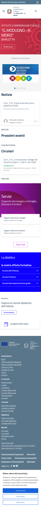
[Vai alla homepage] (9, 11)
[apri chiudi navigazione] (3, 11)
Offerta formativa (7, 418)
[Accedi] (38, 2)
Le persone (5, 387)
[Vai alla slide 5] (24, 88)
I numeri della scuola (8, 390)
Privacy (4, 438)
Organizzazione (6, 395)
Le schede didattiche (8, 420)
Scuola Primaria (9, 276)
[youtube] (14, 466)
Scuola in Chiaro (7, 367)
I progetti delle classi (8, 423)
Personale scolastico (8, 405)
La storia (4, 398)
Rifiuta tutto (20, 502)
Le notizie (4, 431)
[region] (20, 488)
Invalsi (3, 372)
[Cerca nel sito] (36, 11)
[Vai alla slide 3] (19, 88)
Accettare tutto (20, 490)
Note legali (31, 461)
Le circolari (5, 433)
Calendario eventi (7, 436)
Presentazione (6, 382)
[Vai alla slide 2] (17, 88)
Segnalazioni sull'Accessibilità (12, 461)
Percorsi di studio (7, 410)
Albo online (31, 454)
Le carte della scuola (8, 393)
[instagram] (17, 466)
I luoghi (4, 385)
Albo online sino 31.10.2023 (11, 448)
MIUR (3, 359)
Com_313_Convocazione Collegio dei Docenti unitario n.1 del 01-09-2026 (20, 161)
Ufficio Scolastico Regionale (11, 362)
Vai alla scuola (8, 47)
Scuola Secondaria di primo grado (16, 283)
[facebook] (11, 466)
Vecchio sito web (7, 443)
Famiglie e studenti (8, 408)
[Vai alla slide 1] (15, 88)
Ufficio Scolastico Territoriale (11, 364)
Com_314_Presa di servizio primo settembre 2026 (18, 104)
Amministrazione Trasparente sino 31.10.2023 (18, 445)
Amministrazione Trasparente (12, 454)
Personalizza (21, 496)
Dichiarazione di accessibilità (26, 458)
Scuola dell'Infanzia (10, 270)
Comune (4, 375)
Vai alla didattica (8, 312)
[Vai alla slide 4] (22, 88)
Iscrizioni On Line (7, 369)
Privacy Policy (6, 458)
